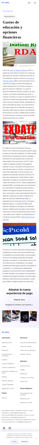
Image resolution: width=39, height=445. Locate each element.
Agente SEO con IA (8, 388)
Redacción (23, 373)
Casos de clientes (25, 346)
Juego (4, 346)
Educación (5, 350)
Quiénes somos (25, 366)
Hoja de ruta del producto (28, 342)
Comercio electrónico (8, 367)
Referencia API (25, 398)
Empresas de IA (7, 342)
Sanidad (4, 359)
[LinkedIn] (10, 428)
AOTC (24, 201)
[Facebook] (4, 428)
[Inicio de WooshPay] (5, 3)
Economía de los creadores (7, 355)
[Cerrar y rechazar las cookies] (36, 438)
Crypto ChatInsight (7, 384)
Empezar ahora (19, 300)
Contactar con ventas (27, 377)
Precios (4, 398)
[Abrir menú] (35, 3)
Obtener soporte (25, 354)
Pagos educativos (9, 16)
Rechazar (24, 441)
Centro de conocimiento (27, 350)
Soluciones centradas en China (9, 372)
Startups (4, 377)
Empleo (22, 370)
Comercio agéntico (8, 363)
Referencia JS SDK (26, 402)
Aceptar (13, 441)
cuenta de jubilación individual (18, 70)
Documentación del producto (26, 394)
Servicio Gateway (7, 380)
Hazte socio (24, 381)
